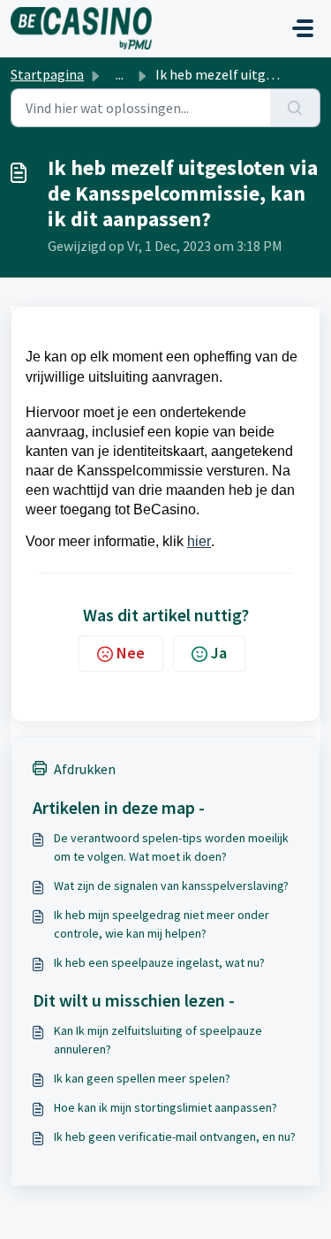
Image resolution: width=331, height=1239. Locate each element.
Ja (219, 652)
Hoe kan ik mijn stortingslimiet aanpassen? (165, 1107)
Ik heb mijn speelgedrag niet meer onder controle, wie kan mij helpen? (161, 924)
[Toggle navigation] (302, 28)
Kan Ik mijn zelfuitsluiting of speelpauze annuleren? (158, 1039)
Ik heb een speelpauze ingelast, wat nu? (159, 962)
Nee (131, 652)
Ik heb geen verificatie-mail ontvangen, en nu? (175, 1136)
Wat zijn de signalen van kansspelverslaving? (171, 885)
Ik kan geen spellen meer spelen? (142, 1078)
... (120, 74)
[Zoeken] (295, 107)
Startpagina (47, 74)
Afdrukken (85, 769)
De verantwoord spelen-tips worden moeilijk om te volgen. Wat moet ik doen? (171, 847)
